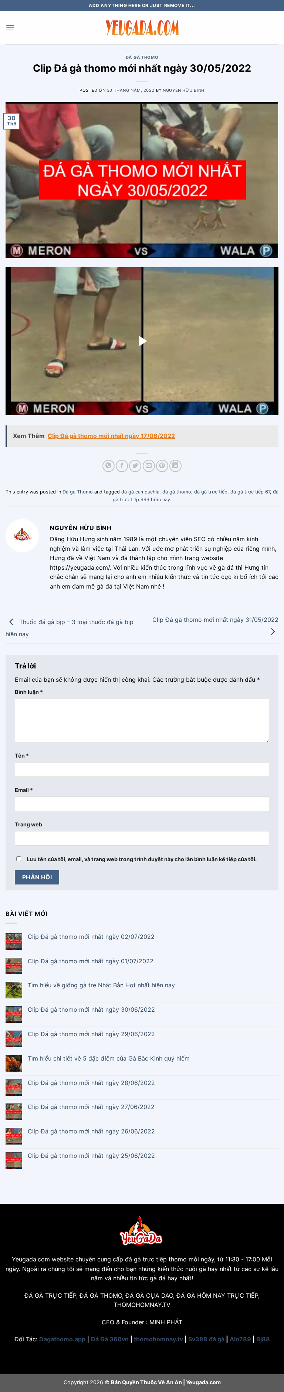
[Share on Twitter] (135, 466)
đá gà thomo (176, 492)
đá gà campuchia (140, 492)
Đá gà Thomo (142, 57)
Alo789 (240, 1339)
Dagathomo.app (62, 1339)
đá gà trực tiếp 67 (250, 492)
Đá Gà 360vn (110, 1339)
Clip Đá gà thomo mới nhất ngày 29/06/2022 (91, 1034)
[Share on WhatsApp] (108, 466)
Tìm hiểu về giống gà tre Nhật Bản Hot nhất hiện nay (101, 985)
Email (24, 790)
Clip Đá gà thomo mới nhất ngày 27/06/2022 (91, 1106)
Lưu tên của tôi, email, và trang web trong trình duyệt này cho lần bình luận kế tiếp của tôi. (142, 859)
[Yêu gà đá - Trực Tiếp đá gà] (142, 27)
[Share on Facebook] (122, 466)
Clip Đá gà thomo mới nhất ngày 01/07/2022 (90, 961)
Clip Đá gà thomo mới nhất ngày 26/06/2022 (91, 1131)
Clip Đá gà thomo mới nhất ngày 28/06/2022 (91, 1082)
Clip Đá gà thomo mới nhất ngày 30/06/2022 (91, 1009)
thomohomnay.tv (158, 1339)
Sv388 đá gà (206, 1339)
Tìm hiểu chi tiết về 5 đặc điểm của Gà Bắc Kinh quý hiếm (109, 1058)
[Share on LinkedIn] (175, 466)
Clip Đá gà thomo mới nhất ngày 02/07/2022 (91, 936)
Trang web (28, 824)
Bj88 (263, 1339)
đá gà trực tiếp (210, 492)
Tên (22, 755)
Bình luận (29, 692)
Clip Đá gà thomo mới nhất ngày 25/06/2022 (91, 1155)
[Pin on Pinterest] (162, 466)
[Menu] (10, 27)
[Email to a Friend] (149, 466)
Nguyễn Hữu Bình (183, 90)
